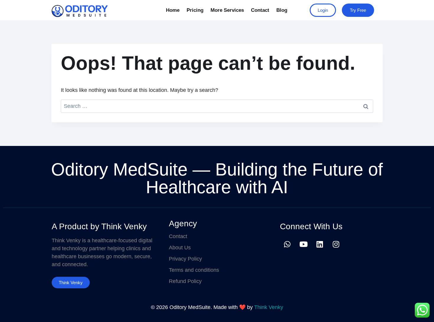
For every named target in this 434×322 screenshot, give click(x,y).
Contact (260, 10)
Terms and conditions (194, 270)
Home (173, 10)
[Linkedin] (319, 244)
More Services (227, 10)
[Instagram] (336, 244)
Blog (281, 10)
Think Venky (268, 307)
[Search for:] (217, 106)
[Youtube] (303, 244)
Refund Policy (185, 281)
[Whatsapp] (287, 244)
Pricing (195, 10)
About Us (180, 248)
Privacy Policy (185, 259)
